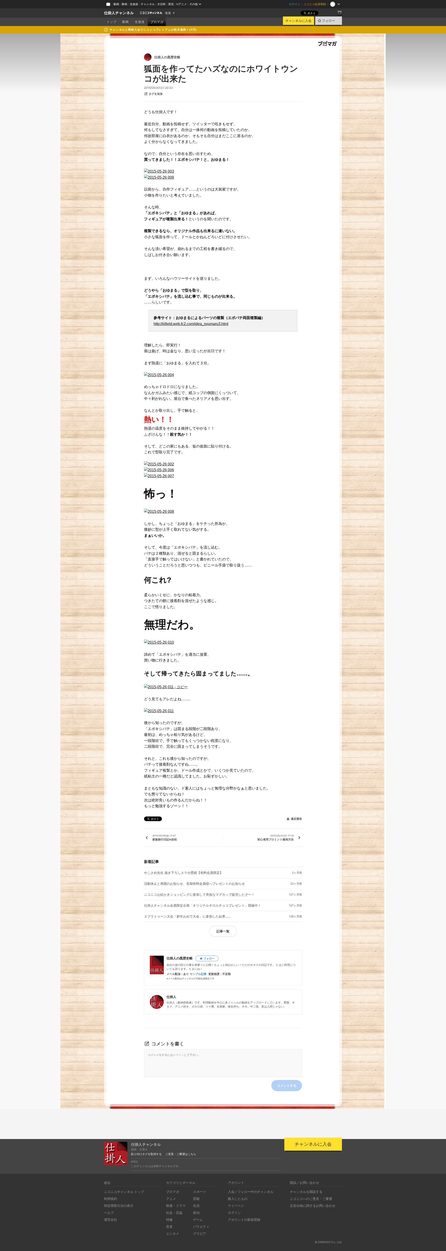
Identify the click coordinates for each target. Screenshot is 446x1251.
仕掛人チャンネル (119, 13)
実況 (171, 4)
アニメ (171, 1199)
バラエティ (201, 1226)
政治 (196, 1213)
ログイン (294, 4)
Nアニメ (181, 4)
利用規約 (110, 1199)
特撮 (169, 1219)
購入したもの (237, 1199)
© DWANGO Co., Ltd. (328, 1242)
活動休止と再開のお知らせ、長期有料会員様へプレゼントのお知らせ (194, 883)
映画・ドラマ (176, 1206)
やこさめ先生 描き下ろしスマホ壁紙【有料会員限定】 (183, 872)
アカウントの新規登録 (244, 1219)
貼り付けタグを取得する (146, 1154)
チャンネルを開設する (306, 1192)
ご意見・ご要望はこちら (180, 1154)
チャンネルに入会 (298, 21)
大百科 (161, 4)
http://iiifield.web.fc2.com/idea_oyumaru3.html (191, 324)
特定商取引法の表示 (118, 1206)
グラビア (199, 1233)
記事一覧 (223, 931)
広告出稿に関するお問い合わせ (312, 1206)
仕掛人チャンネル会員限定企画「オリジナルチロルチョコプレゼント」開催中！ (202, 905)
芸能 (196, 1199)
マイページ (236, 1206)
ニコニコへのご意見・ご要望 (311, 1199)
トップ (111, 22)
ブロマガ (156, 22)
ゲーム (198, 1219)
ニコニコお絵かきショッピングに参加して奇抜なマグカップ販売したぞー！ (199, 894)
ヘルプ (109, 1213)
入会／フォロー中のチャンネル (250, 1192)
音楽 (169, 1226)
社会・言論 (174, 1213)
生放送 (134, 4)
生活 (168, 13)
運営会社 (110, 1219)
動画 (116, 4)
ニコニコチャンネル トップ (124, 1192)
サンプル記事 (198, 974)
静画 (124, 4)
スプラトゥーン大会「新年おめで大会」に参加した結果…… (187, 916)
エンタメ (172, 1233)
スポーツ (199, 1192)
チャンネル (148, 4)
